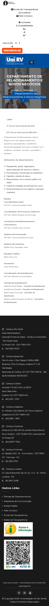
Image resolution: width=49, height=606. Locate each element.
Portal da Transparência (25, 9)
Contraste (26, 22)
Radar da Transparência (15, 520)
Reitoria (29, 90)
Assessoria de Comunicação (17, 501)
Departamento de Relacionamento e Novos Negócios (24, 95)
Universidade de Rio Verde (33, 598)
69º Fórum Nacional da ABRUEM (22, 132)
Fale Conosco (26, 16)
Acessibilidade (25, 25)
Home (14, 90)
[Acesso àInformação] (9, 5)
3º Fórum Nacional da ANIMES (21, 126)
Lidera (9, 119)
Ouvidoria (25, 12)
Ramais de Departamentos (17, 496)
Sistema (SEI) (8, 43)
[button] (31, 62)
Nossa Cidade (10, 506)
